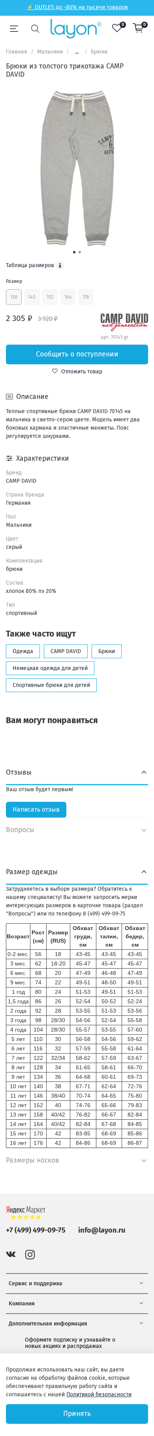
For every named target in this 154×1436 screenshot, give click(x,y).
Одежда (23, 651)
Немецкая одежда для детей (50, 668)
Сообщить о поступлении (77, 354)
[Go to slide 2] (80, 252)
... (77, 52)
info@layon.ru (101, 1230)
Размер (14, 281)
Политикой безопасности (98, 1394)
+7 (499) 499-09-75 (36, 1230)
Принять (77, 1414)
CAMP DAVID (66, 651)
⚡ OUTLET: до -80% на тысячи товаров (77, 7)
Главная (16, 51)
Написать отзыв (36, 809)
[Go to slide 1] (74, 252)
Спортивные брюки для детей (51, 685)
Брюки (99, 51)
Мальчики (50, 51)
